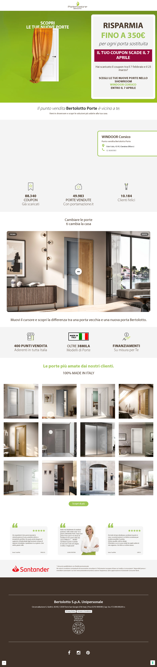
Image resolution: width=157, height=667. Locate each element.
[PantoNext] (59, 401)
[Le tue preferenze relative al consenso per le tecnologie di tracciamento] (152, 662)
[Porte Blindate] (97, 478)
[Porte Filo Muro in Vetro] (59, 478)
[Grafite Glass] (97, 439)
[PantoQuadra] (21, 401)
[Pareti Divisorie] (136, 478)
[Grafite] (136, 439)
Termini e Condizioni (84, 611)
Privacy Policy (70, 611)
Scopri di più (78, 504)
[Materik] (59, 439)
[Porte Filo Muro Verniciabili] (21, 478)
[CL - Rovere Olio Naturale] (21, 439)
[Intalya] (136, 401)
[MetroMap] (97, 401)
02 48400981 (111, 151)
